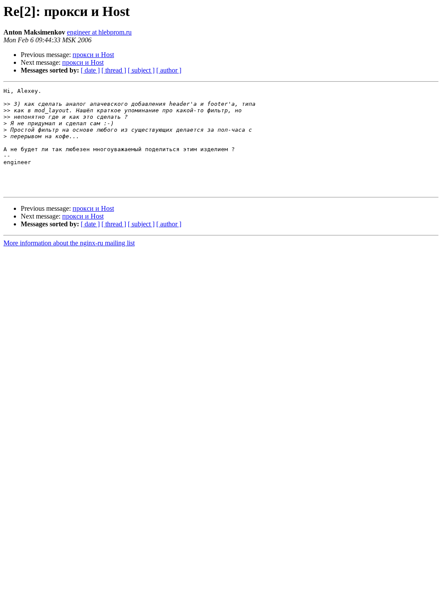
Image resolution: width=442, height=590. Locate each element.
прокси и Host (93, 54)
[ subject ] (141, 70)
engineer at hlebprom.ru (99, 32)
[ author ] (168, 70)
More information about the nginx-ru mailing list (69, 243)
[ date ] (90, 70)
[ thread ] (113, 70)
